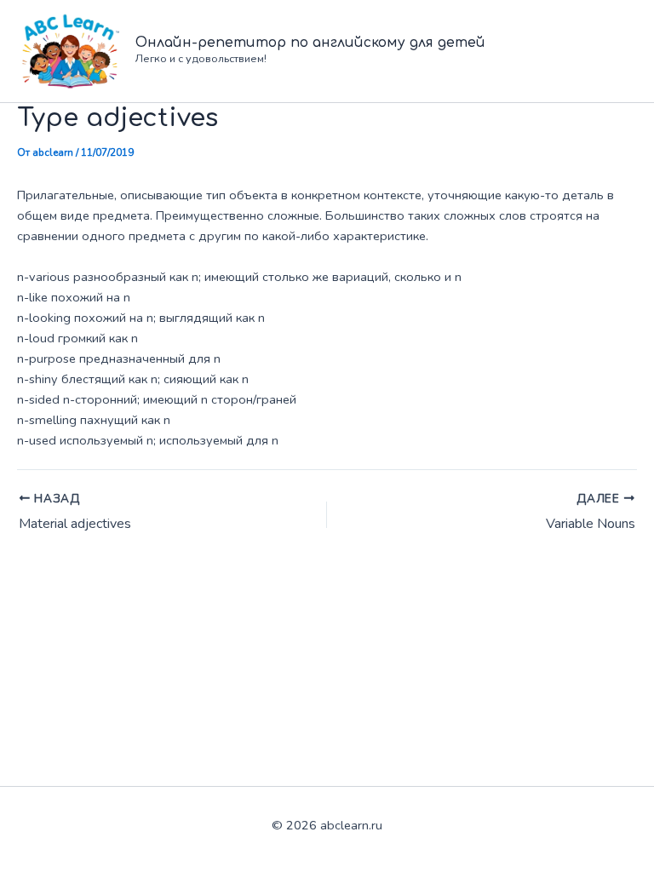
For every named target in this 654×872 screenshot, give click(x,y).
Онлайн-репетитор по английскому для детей (310, 42)
